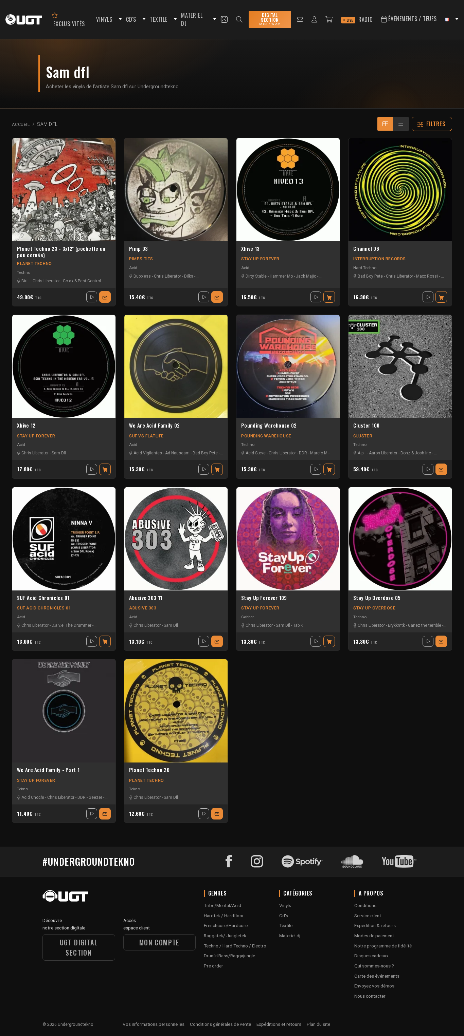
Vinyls (285, 905)
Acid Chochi (32, 797)
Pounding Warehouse (266, 436)
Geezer (95, 797)
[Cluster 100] (400, 366)
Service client (367, 915)
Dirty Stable (256, 276)
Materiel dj (289, 935)
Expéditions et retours (278, 1024)
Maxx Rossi (427, 276)
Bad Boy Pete (370, 276)
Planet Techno (34, 263)
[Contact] (300, 19)
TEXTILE (158, 19)
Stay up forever (260, 259)
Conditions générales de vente (220, 1024)
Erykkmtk (396, 625)
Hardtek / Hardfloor (224, 915)
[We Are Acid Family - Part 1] (63, 710)
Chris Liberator (46, 281)
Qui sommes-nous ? (374, 965)
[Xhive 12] (63, 366)
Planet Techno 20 (149, 770)
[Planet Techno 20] (176, 710)
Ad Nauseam (177, 453)
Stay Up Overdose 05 (377, 598)
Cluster (362, 436)
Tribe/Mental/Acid (222, 905)
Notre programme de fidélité (383, 945)
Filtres (436, 124)
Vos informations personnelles (153, 1024)
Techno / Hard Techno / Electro (235, 945)
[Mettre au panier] (329, 297)
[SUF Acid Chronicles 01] (63, 538)
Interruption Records (379, 259)
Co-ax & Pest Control (82, 281)
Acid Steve (256, 453)
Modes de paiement (374, 935)
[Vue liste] (401, 124)
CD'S (131, 19)
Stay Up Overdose (374, 608)
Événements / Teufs (412, 19)
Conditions (365, 905)
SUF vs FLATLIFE (146, 436)
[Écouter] (91, 296)
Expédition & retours (375, 925)
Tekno (22, 789)
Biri (24, 281)
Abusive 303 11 (145, 598)
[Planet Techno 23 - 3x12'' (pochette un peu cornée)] (63, 189)
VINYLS (104, 19)
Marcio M (318, 453)
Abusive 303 (143, 608)
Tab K (298, 625)
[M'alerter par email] (105, 297)
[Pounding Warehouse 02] (288, 366)
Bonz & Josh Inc (415, 453)
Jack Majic (306, 276)
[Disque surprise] (224, 19)
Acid (133, 267)
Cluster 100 (366, 425)
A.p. (361, 453)
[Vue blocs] (385, 124)
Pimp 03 (138, 248)
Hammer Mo (281, 276)
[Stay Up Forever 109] (288, 538)
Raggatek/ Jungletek (225, 935)
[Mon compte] (314, 19)
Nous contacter (370, 996)
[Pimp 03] (176, 189)
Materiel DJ (191, 19)
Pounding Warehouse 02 (269, 425)
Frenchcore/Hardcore (226, 925)
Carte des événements (376, 976)
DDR (303, 453)
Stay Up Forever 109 (264, 598)
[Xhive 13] (288, 189)
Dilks (188, 276)
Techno (23, 272)
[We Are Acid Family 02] (176, 366)
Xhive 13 (250, 248)
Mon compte (159, 942)
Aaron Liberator (383, 453)
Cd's (283, 915)
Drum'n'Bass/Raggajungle (229, 955)
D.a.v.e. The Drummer (71, 625)
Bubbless (142, 276)
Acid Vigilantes (147, 453)
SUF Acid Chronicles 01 (43, 598)
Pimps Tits (141, 259)
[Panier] (329, 19)
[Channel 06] (400, 189)
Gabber (247, 617)
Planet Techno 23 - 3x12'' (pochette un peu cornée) (61, 251)
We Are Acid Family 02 (154, 425)
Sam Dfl (59, 453)
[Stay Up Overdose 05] (400, 538)
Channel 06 (366, 248)
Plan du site (318, 1024)
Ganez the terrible (424, 625)
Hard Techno (364, 267)
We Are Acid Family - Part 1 (48, 770)
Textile (285, 925)
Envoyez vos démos (374, 985)
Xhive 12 (26, 425)
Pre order (213, 965)
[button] (119, 19)
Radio (359, 19)
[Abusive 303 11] (176, 538)
